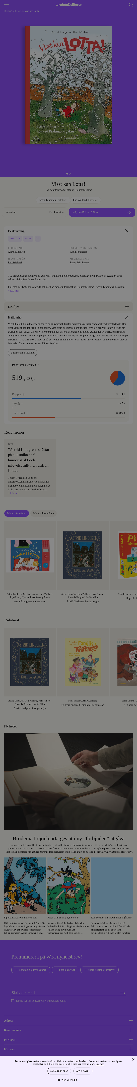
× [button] (133, 1059)
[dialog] (68, 543)
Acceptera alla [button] (59, 1071)
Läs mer (108, 1064)
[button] (68, 1079)
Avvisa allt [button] (83, 1071)
